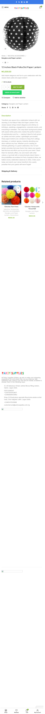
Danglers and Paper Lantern (11, 58)
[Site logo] (21, 7)
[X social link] (19, 2)
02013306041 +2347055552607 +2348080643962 (10, 392)
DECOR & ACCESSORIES (16, 56)
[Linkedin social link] (24, 2)
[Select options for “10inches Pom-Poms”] (18, 191)
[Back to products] (5, 62)
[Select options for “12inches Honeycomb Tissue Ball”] (39, 191)
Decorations (14, 215)
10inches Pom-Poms (11, 206)
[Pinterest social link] (21, 2)
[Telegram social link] (27, 2)
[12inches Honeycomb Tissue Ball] (32, 195)
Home (4, 56)
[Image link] (13, 373)
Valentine (7, 209)
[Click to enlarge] (5, 48)
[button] (43, 202)
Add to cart (17, 87)
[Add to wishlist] (18, 188)
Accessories (15, 209)
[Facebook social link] (16, 2)
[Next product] (8, 62)
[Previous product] (3, 62)
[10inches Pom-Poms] (11, 195)
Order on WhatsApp (12, 92)
